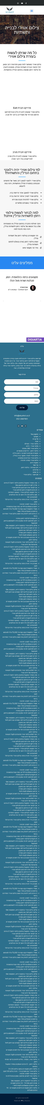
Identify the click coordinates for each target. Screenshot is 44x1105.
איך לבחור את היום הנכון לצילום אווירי (24, 487)
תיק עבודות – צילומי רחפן (29, 467)
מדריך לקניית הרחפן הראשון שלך (26, 485)
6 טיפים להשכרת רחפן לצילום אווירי (25, 490)
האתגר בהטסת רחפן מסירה (28, 533)
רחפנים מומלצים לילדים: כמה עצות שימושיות (21, 506)
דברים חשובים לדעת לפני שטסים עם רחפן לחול (21, 528)
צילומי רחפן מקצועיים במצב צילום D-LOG (23, 1069)
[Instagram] (18, 3)
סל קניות (35, 439)
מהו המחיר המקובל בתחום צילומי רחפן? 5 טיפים (20, 483)
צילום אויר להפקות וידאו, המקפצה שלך (24, 1081)
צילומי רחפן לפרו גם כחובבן (28, 530)
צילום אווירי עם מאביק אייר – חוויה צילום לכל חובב (20, 1071)
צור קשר (35, 465)
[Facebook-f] (26, 3)
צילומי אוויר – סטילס (31, 444)
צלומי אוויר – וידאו (32, 446)
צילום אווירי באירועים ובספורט (28, 458)
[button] (32, 11)
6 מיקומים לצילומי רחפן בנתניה (26, 518)
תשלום (36, 436)
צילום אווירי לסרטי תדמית (28, 504)
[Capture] (35, 341)
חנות (36, 441)
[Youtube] (22, 3)
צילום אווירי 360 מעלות (30, 448)
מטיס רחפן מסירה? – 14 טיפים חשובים (24, 1083)
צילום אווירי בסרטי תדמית (29, 460)
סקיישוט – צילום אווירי (30, 474)
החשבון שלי (34, 434)
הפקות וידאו (34, 463)
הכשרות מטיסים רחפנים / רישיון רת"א (25, 453)
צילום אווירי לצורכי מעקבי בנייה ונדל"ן (25, 455)
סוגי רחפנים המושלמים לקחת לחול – (25, 1085)
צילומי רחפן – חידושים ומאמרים (27, 451)
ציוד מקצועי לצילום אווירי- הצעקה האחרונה (22, 492)
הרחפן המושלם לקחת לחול (28, 535)
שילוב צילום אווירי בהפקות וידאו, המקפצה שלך (21, 525)
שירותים (35, 470)
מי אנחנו (35, 472)
